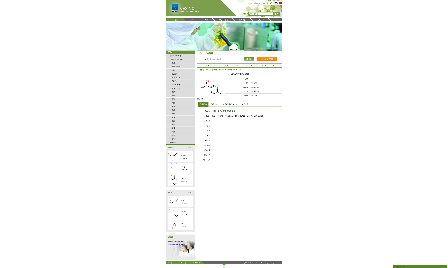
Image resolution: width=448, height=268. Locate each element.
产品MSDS (215, 104)
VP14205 (183, 155)
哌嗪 (173, 121)
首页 (176, 20)
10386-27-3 (184, 158)
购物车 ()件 (400, 266)
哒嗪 (173, 106)
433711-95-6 (184, 170)
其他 (173, 139)
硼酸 (173, 70)
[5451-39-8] (173, 218)
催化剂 (174, 81)
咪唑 (173, 92)
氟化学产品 (176, 88)
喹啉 (173, 128)
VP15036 (183, 179)
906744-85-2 (184, 181)
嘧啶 (173, 114)
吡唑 (173, 103)
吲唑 (173, 95)
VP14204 (183, 167)
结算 (395, 266)
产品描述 (203, 104)
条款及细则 (196, 263)
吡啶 (173, 63)
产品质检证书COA (230, 104)
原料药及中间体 (175, 56)
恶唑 (173, 99)
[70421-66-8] (173, 206)
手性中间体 (176, 85)
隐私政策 (171, 263)
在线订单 (261, 20)
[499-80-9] (173, 229)
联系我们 (243, 20)
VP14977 (183, 200)
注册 (266, 3)
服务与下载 (223, 20)
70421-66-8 (184, 203)
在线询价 (200, 99)
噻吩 (173, 135)
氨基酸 (174, 74)
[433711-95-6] (173, 173)
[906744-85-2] (173, 184)
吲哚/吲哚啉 (176, 67)
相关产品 (245, 104)
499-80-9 (183, 226)
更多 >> (190, 147)
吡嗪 (173, 110)
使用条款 (183, 263)
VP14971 (183, 223)
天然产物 (173, 143)
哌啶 (173, 124)
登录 (271, 3)
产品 (206, 20)
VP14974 (183, 212)
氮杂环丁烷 (176, 77)
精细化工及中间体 (176, 59)
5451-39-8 (184, 215)
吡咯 (173, 117)
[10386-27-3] (173, 161)
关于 (192, 20)
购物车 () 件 (257, 3)
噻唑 (173, 132)
